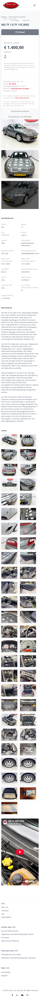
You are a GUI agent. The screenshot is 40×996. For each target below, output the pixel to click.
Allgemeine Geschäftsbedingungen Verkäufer (18, 958)
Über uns (4, 907)
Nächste (25, 20)
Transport (5, 911)
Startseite (4, 17)
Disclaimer (5, 938)
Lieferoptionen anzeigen (19, 88)
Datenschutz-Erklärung (10, 941)
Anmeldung (5, 972)
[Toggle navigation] (34, 5)
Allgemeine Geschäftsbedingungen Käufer (17, 934)
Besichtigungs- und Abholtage (20, 117)
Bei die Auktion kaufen (9, 931)
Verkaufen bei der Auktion (11, 954)
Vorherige (15, 20)
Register (4, 976)
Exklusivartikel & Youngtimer (17, 17)
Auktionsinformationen (20, 111)
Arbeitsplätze (6, 917)
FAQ (2, 914)
